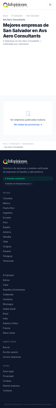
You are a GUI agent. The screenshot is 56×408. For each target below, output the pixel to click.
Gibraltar (7, 237)
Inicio (5, 15)
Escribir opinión (10, 352)
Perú (5, 222)
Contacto (7, 390)
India (5, 318)
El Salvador (17, 15)
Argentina (7, 213)
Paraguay (7, 256)
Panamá (7, 251)
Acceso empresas (12, 357)
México (6, 203)
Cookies (7, 381)
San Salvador (32, 15)
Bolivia (6, 280)
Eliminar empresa (11, 385)
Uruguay (7, 246)
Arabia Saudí (9, 309)
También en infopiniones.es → (18, 184)
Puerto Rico (8, 208)
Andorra (7, 232)
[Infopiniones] (16, 4)
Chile (5, 241)
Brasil (5, 313)
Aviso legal (8, 371)
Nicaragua (8, 304)
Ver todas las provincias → (28, 124)
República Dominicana (14, 289)
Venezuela (8, 261)
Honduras (8, 299)
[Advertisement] (28, 73)
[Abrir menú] (50, 5)
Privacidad (8, 376)
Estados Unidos (10, 323)
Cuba (5, 285)
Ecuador (7, 217)
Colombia (7, 198)
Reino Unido (9, 333)
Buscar (6, 347)
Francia (6, 328)
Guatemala (8, 294)
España (6, 227)
